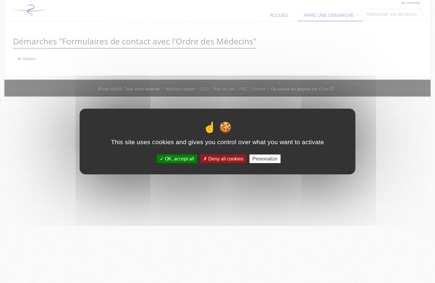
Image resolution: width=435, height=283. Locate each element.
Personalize (265, 158)
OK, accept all (179, 158)
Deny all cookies (225, 158)
